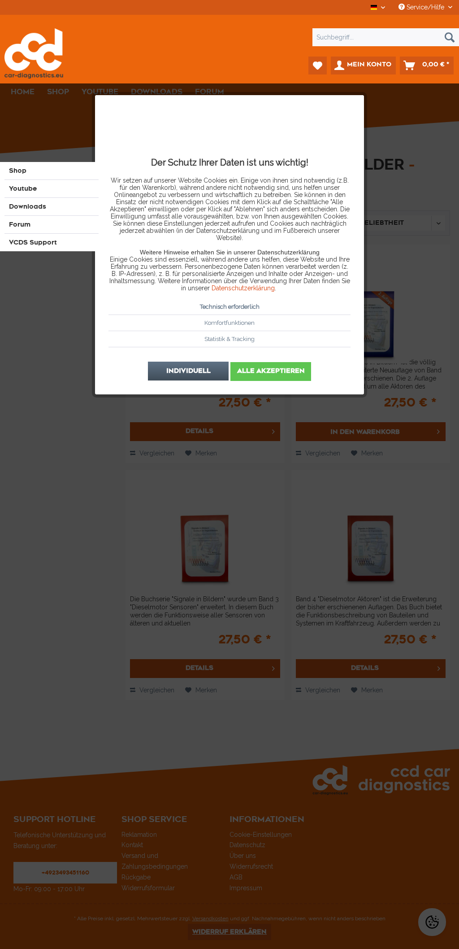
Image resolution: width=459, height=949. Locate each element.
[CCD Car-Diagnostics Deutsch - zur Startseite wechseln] (40, 53)
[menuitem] (229, 37)
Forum (19, 224)
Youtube (23, 188)
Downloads (27, 206)
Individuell (188, 371)
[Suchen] (449, 37)
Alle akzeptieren (271, 371)
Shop (17, 170)
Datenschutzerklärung (243, 288)
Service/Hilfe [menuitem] (425, 7)
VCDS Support (33, 242)
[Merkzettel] (317, 65)
